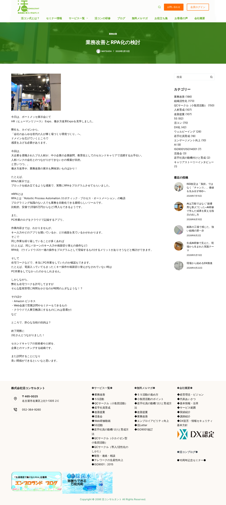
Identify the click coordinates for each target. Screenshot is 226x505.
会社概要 (199, 18)
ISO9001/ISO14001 (185, 149)
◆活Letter (140, 425)
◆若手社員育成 (101, 407)
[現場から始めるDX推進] (178, 265)
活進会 (178, 153)
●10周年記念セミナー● (191, 460)
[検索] (159, 7)
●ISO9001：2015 (102, 464)
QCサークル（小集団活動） (190, 105)
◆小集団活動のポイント (149, 399)
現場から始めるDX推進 (199, 263)
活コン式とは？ (30, 18)
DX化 (177, 127)
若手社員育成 (182, 136)
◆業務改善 (98, 394)
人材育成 (179, 109)
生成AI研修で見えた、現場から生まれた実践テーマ (200, 247)
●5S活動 (97, 425)
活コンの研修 (103, 18)
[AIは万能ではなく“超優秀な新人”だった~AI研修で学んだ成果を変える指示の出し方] (178, 206)
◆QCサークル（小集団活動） (110, 403)
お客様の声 (181, 18)
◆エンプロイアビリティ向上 (151, 420)
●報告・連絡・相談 (103, 455)
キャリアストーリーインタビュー (194, 162)
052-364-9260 (31, 409)
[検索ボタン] (211, 77)
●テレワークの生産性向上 (107, 460)
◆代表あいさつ (186, 399)
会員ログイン (197, 7)
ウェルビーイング (184, 131)
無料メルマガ (140, 18)
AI (175, 144)
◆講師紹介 (183, 416)
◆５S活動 (98, 399)
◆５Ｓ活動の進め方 (146, 394)
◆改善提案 (98, 412)
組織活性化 (180, 101)
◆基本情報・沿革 (187, 403)
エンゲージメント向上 (187, 140)
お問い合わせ (173, 7)
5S (175, 118)
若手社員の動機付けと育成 (190, 157)
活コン (178, 122)
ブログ (121, 18)
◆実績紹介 (183, 412)
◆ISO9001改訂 (143, 429)
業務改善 (113, 34)
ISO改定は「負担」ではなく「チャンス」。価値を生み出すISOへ (200, 187)
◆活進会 (97, 416)
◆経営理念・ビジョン (190, 394)
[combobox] (191, 77)
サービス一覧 (77, 18)
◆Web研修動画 (101, 420)
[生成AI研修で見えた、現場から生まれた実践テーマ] (178, 245)
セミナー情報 (54, 18)
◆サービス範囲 (186, 407)
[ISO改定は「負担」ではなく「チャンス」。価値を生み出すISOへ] (178, 186)
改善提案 (179, 114)
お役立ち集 (161, 18)
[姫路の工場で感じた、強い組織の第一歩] (178, 229)
